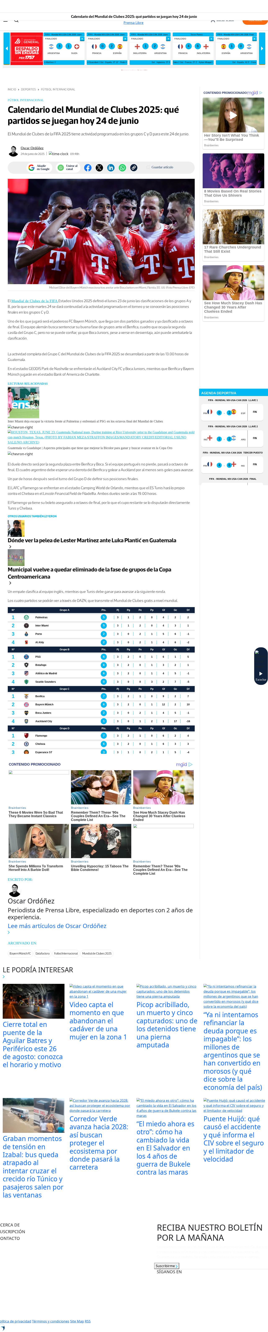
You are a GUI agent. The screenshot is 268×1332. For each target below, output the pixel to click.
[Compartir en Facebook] (88, 167)
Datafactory (43, 953)
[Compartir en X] (99, 167)
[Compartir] (122, 167)
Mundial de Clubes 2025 (97, 953)
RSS (88, 1321)
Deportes (28, 89)
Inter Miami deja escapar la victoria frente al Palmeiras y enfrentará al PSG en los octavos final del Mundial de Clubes (85, 421)
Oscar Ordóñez (32, 148)
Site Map (77, 1321)
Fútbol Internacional (58, 89)
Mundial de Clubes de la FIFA (34, 301)
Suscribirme (166, 1266)
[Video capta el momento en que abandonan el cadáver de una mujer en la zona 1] (100, 992)
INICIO (12, 89)
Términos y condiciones (50, 1321)
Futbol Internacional (66, 953)
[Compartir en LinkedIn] (111, 167)
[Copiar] (134, 167)
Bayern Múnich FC (20, 953)
